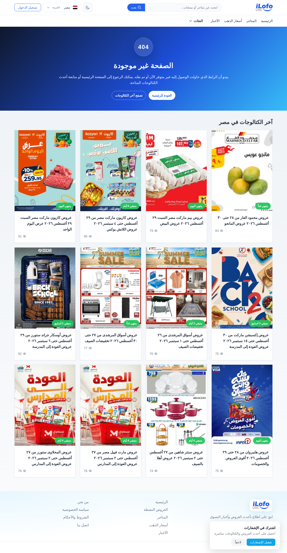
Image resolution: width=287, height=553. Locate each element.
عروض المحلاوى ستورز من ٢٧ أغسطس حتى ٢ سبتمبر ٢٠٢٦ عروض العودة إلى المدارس (49, 458)
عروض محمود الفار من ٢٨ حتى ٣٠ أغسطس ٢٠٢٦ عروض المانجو (243, 221)
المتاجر (251, 21)
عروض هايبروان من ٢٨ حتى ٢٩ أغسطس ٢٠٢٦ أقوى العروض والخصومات (246, 458)
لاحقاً (238, 542)
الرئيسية (267, 21)
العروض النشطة (156, 509)
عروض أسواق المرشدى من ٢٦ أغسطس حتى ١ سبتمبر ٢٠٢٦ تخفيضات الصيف (180, 340)
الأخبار (215, 21)
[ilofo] (264, 7)
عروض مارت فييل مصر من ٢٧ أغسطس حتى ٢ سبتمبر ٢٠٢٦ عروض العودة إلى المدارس (114, 458)
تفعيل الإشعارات (261, 542)
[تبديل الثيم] (87, 7)
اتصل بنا (83, 525)
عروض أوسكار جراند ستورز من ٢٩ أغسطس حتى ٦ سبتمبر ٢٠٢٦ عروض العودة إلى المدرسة (46, 340)
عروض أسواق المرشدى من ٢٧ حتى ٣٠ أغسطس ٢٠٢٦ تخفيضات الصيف (111, 338)
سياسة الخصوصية (75, 509)
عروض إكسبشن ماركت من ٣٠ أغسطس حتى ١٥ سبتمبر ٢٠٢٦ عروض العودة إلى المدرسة (246, 340)
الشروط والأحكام (76, 517)
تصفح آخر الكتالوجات (129, 95)
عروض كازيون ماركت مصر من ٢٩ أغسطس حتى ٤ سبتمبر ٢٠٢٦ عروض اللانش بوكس (111, 223)
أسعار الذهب (233, 21)
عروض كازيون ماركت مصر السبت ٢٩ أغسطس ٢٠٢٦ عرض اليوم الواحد (46, 223)
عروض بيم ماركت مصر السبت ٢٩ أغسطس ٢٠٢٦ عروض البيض (177, 221)
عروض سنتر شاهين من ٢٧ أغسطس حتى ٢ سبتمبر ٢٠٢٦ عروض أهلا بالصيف (176, 458)
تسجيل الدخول (27, 7)
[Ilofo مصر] (261, 505)
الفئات (198, 21)
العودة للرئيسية (162, 95)
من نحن (83, 502)
